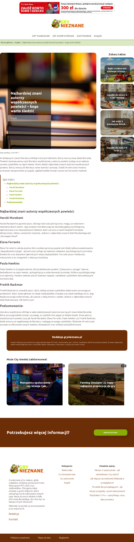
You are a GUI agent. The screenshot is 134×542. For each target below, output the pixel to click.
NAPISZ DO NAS (110, 433)
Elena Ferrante (16, 191)
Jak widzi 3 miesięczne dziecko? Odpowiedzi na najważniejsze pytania (117, 123)
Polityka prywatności (20, 538)
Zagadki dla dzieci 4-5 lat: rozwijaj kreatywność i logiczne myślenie (117, 96)
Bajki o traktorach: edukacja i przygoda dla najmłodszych (117, 70)
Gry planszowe (41, 36)
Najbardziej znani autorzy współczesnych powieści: (33, 183)
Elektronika (84, 36)
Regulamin (64, 538)
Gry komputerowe (63, 36)
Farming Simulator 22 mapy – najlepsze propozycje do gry (97, 384)
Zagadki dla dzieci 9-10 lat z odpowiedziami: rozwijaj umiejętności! (117, 149)
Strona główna (7, 42)
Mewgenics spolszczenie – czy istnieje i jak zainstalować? (36, 384)
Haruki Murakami (16, 187)
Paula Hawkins (15, 195)
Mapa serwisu (44, 538)
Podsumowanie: (15, 202)
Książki (98, 36)
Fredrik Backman (16, 198)
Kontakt (13, 519)
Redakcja (14, 513)
